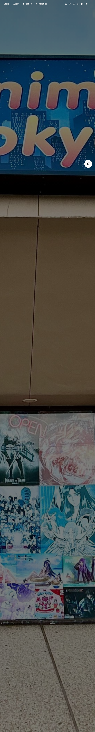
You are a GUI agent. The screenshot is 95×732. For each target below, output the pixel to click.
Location (27, 4)
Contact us (41, 4)
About (16, 4)
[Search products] (88, 164)
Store (6, 4)
